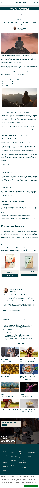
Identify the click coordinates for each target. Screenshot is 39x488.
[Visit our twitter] (12, 441)
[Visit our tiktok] (7, 441)
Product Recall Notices (5, 470)
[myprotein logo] (20, 2)
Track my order (5, 466)
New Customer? (14, 465)
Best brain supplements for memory (9, 81)
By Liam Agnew (9, 361)
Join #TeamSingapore (23, 467)
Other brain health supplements (9, 85)
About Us (20, 451)
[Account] (34, 2)
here (19, 310)
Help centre (5, 457)
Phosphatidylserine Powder (29, 271)
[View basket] (37, 2)
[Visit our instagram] (2, 441)
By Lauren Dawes (29, 411)
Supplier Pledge (21, 472)
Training (24, 11)
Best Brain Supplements (16, 16)
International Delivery (5, 463)
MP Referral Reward (31, 452)
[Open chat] (14, 441)
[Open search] (5, 2)
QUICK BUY (11, 275)
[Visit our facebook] (4, 441)
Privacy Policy (21, 460)
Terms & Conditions (22, 462)
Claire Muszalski (16, 290)
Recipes (30, 11)
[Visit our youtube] (9, 441)
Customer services (4, 452)
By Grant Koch (9, 378)
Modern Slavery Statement (21, 457)
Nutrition (17, 11)
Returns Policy (5, 460)
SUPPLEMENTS (19, 19)
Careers (20, 469)
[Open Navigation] (2, 2)
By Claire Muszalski (21, 28)
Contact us (5, 455)
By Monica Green (10, 396)
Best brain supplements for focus (9, 83)
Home (3, 16)
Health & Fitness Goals (14, 457)
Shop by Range (13, 460)
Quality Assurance (22, 453)
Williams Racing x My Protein (31, 456)
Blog (5, 16)
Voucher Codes (31, 450)
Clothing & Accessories (13, 453)
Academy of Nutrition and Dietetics (26, 294)
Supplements (9, 11)
